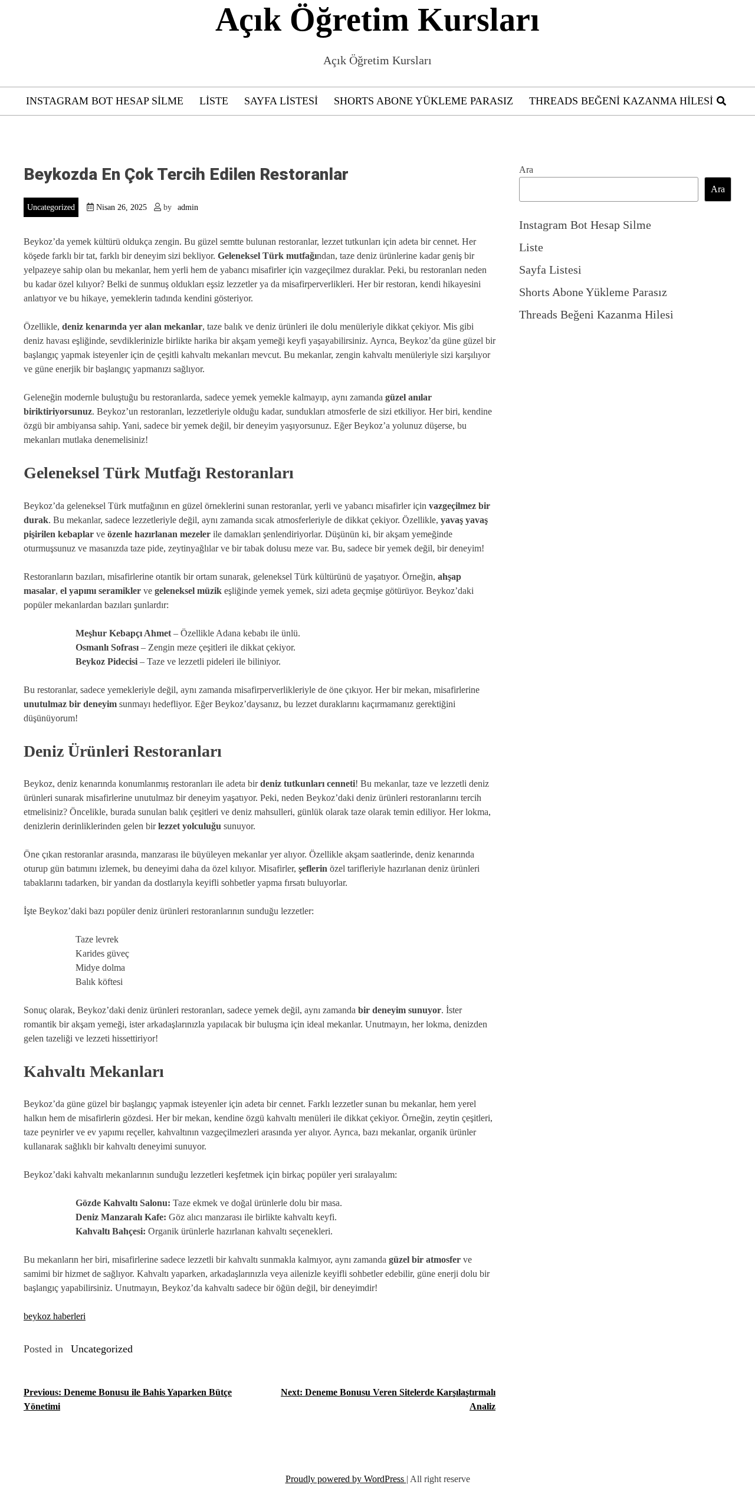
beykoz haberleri (55, 1316)
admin (188, 207)
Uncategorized (51, 207)
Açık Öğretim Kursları (377, 19)
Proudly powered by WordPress (345, 1479)
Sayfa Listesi (281, 101)
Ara (526, 170)
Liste (213, 101)
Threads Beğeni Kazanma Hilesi (621, 101)
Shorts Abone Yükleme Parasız (423, 101)
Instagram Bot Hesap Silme (104, 101)
